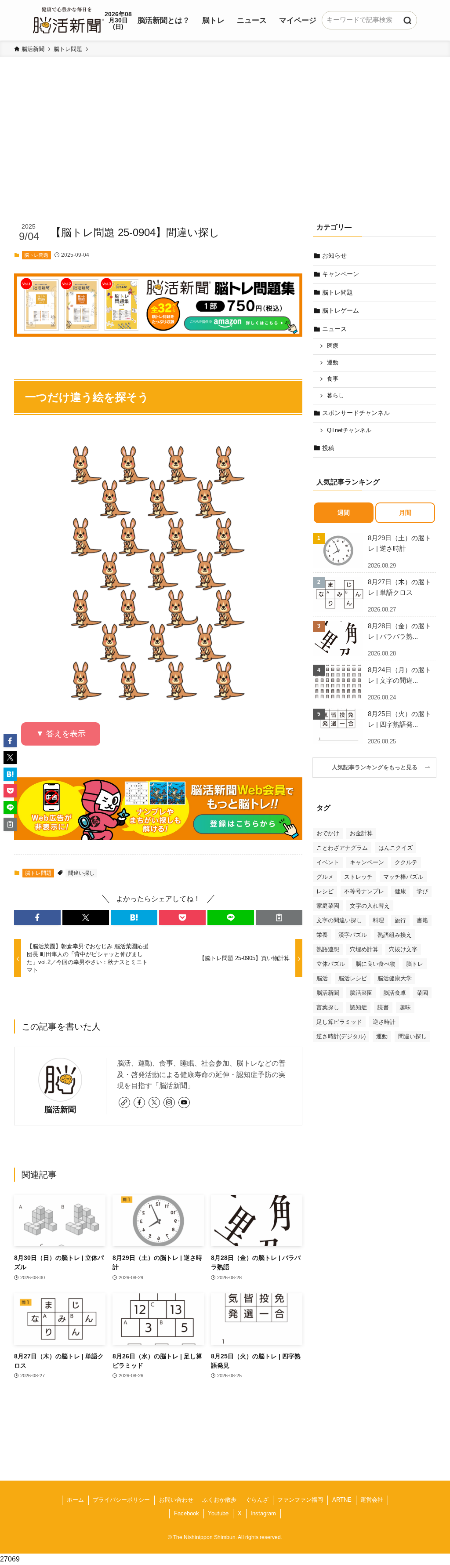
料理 (378, 920)
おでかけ (327, 833)
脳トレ (414, 964)
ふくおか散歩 (219, 1499)
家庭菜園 (327, 906)
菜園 (422, 993)
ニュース (334, 328)
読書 (383, 1007)
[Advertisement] (225, 152)
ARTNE (342, 1499)
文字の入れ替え (370, 906)
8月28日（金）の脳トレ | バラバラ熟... (399, 631)
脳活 (322, 978)
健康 (400, 891)
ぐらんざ (257, 1499)
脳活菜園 (361, 993)
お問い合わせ (176, 1499)
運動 (332, 363)
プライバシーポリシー (121, 1499)
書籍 (422, 920)
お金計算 (361, 833)
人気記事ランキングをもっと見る (377, 767)
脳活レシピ (352, 978)
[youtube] (184, 1102)
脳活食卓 (394, 993)
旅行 (400, 920)
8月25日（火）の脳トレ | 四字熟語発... (399, 719)
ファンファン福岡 (300, 1499)
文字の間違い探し (339, 920)
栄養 (322, 935)
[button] (37, 917)
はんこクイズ (395, 847)
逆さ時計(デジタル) (341, 1036)
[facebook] (139, 1102)
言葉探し (327, 1007)
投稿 (328, 447)
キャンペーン (340, 273)
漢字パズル (352, 935)
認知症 (358, 1007)
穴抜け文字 (403, 949)
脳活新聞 (60, 1109)
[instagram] (169, 1102)
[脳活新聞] (68, 19)
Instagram (263, 1513)
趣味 (405, 1007)
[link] (124, 1102)
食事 (332, 379)
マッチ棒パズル (403, 876)
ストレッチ (358, 876)
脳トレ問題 (36, 255)
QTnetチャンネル (349, 430)
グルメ (325, 876)
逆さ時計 (384, 1022)
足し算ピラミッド (339, 1022)
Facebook (186, 1513)
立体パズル (330, 964)
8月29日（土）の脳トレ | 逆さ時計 (399, 543)
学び (422, 891)
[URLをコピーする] (279, 917)
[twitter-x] (154, 1102)
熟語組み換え (394, 935)
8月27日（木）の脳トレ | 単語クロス (399, 587)
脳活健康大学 (394, 978)
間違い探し (81, 873)
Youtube (218, 1513)
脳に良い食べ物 (376, 964)
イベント (327, 862)
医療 (332, 346)
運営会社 (371, 1499)
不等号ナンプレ (364, 891)
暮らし (335, 396)
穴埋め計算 (364, 949)
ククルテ (406, 862)
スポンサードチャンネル (356, 412)
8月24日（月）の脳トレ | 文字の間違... (399, 675)
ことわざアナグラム (342, 847)
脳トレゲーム (340, 310)
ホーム (75, 1499)
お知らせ (334, 255)
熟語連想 (327, 949)
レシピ (325, 891)
